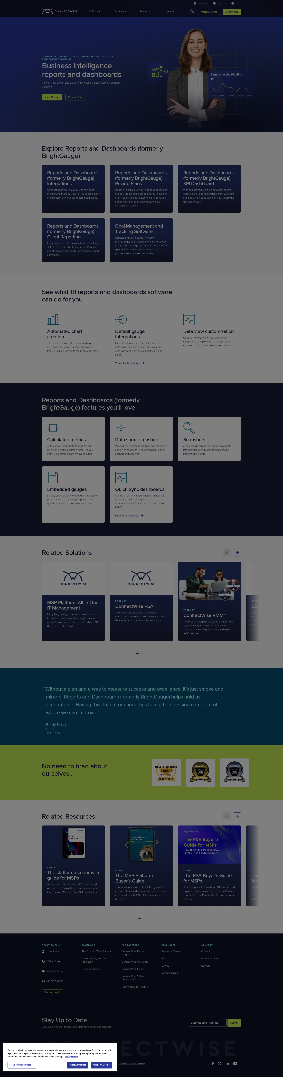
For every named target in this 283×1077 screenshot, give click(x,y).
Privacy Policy (71, 1056)
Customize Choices (22, 1065)
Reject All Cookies (77, 1065)
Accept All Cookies (102, 1065)
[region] (60, 1057)
